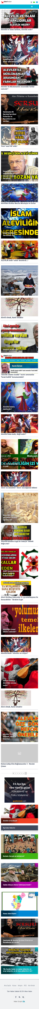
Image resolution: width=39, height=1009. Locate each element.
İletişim (20, 985)
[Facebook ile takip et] (16, 997)
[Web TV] (34, 2)
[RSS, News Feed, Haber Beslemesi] (19, 997)
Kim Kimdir (31, 985)
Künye (14, 985)
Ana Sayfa (7, 985)
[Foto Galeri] (37, 2)
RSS (25, 985)
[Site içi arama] (23, 997)
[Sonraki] (26, 773)
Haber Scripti (18, 1001)
